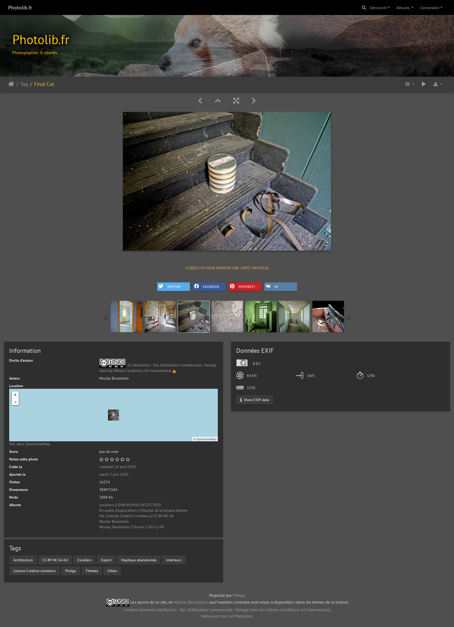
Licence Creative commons (34, 570)
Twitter (173, 286)
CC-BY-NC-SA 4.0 (55, 559)
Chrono (139, 527)
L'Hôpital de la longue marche (163, 510)
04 (162, 527)
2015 (152, 527)
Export (106, 559)
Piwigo (70, 570)
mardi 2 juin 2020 (113, 474)
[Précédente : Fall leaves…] (200, 100)
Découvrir (378, 7)
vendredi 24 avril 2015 (117, 466)
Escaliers (84, 559)
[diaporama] (424, 84)
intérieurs (174, 559)
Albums (403, 7)
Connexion (429, 7)
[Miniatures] (218, 100)
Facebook (211, 286)
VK (276, 286)
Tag (24, 84)
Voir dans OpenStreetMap (29, 444)
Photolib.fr (20, 7)
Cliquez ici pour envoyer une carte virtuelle (227, 268)
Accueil (11, 84)
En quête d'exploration (117, 510)
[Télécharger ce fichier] (438, 84)
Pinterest (247, 286)
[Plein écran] (236, 100)
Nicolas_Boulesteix (114, 527)
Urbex (112, 570)
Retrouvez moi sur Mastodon (227, 616)
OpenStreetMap (206, 439)
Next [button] (348, 317)
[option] (126, 316)
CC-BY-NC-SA (163, 516)
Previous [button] (105, 317)
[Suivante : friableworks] (253, 100)
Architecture (23, 559)
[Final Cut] (113, 415)
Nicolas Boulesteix (114, 521)
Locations (107, 504)
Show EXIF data (256, 399)
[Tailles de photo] (409, 84)
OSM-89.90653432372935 (139, 504)
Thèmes (92, 570)
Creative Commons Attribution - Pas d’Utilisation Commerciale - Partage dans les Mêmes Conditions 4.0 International (226, 609)
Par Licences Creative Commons (124, 516)
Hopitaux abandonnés (139, 559)
